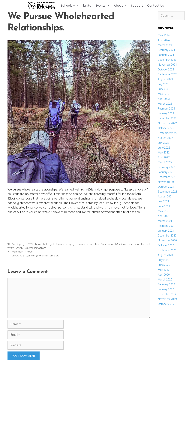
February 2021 (166, 225)
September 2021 (167, 191)
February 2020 (166, 284)
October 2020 (166, 245)
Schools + (68, 5)
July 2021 (163, 201)
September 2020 (167, 250)
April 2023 (164, 98)
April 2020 (164, 274)
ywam (11, 247)
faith (45, 244)
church (38, 244)
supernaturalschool (138, 244)
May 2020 (164, 269)
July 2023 (163, 84)
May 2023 (164, 93)
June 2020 (164, 264)
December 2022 (167, 118)
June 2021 (164, 206)
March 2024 (165, 45)
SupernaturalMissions (113, 244)
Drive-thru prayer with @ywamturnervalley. (35, 255)
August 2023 (165, 79)
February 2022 (166, 167)
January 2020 (166, 289)
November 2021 (167, 181)
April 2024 (164, 40)
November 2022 (167, 123)
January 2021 (166, 230)
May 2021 (164, 211)
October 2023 (166, 69)
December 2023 (167, 59)
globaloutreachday (60, 244)
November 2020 (167, 240)
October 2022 (166, 128)
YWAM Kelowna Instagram (31, 247)
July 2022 (163, 142)
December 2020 (167, 235)
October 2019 (166, 303)
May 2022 (164, 152)
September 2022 (167, 133)
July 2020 (163, 260)
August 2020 (165, 255)
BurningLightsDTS (22, 244)
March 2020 (165, 279)
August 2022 (165, 137)
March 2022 (165, 162)
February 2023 (166, 108)
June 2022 (164, 147)
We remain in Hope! (22, 251)
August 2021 (165, 196)
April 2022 (164, 157)
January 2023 (166, 113)
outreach (83, 244)
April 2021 (164, 216)
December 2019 (167, 294)
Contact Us (155, 5)
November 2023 (167, 64)
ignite (87, 5)
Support (137, 5)
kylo (74, 244)
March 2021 (165, 220)
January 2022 (166, 172)
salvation (94, 244)
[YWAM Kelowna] (42, 5)
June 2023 (164, 89)
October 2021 (166, 186)
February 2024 (166, 49)
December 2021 (167, 176)
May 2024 (164, 35)
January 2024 (166, 54)
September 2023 (167, 74)
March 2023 (165, 103)
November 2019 (167, 299)
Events (100, 5)
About (118, 5)
